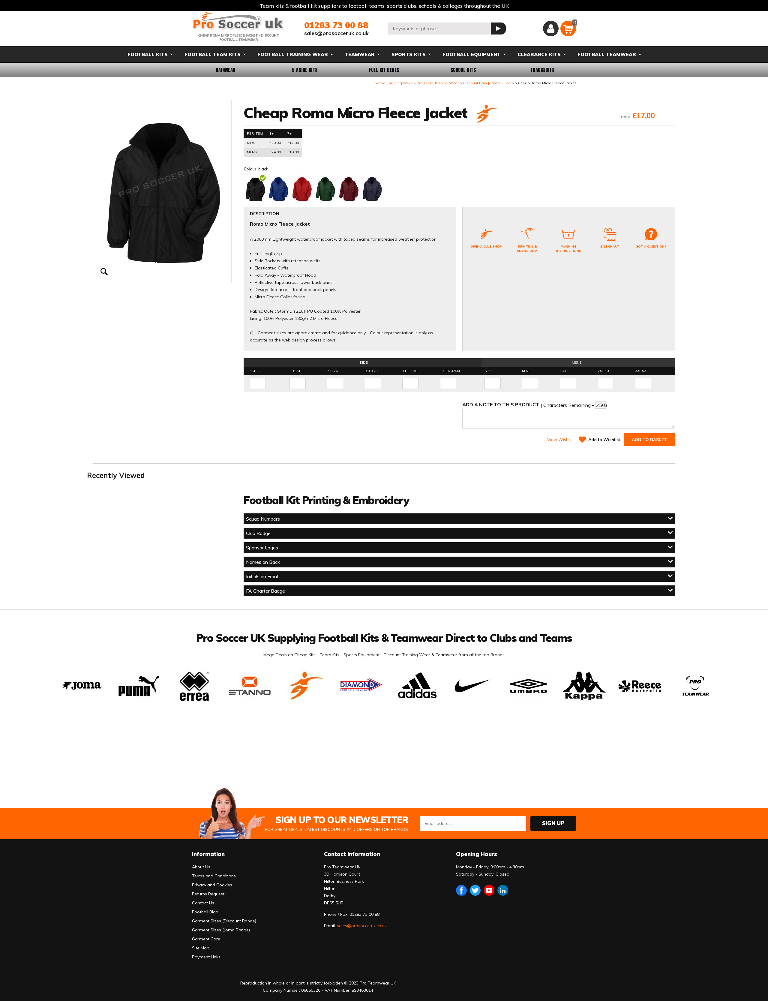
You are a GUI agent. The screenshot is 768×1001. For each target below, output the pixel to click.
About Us (201, 867)
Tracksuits (542, 70)
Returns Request (208, 894)
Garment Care (206, 939)
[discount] (487, 114)
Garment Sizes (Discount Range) (224, 921)
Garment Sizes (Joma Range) (221, 930)
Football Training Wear (392, 83)
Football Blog (205, 912)
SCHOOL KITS (463, 70)
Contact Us (203, 903)
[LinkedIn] (502, 890)
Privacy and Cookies (212, 885)
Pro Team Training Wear (438, 83)
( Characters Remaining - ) (534, 404)
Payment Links (206, 957)
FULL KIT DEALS (384, 70)
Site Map (200, 948)
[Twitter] (475, 890)
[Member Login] (551, 28)
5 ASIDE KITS (305, 70)
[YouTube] (489, 890)
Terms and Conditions (214, 876)
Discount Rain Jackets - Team (488, 83)
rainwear (226, 70)
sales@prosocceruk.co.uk (336, 33)
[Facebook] (461, 890)
